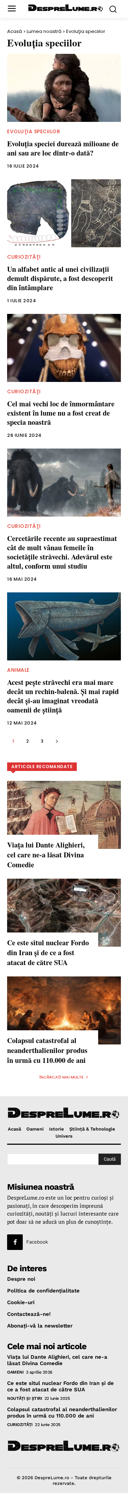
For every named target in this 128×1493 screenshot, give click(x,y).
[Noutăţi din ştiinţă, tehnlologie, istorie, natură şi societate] (66, 8)
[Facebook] (15, 1242)
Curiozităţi (24, 256)
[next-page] (57, 741)
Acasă (14, 31)
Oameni (15, 1372)
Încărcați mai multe (61, 1077)
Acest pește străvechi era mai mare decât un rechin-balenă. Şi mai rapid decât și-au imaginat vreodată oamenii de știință (63, 696)
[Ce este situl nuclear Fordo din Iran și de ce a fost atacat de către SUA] (64, 913)
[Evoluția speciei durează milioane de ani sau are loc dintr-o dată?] (64, 88)
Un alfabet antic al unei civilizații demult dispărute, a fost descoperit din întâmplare (60, 278)
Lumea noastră (44, 31)
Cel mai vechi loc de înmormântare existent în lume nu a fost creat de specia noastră (60, 413)
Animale (18, 669)
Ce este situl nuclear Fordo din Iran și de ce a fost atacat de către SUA (48, 952)
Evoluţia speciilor (33, 131)
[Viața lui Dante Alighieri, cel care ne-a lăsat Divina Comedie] (64, 815)
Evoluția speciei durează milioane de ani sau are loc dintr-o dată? (63, 148)
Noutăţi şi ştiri (24, 1398)
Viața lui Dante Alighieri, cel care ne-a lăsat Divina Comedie (46, 855)
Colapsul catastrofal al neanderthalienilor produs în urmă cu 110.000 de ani (47, 1050)
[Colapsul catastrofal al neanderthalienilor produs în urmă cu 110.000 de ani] (64, 1010)
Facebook (37, 1242)
